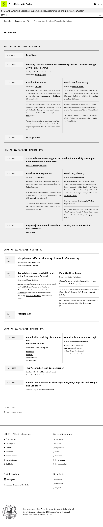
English (58, 487)
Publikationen (11, 456)
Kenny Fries (30, 351)
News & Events (11, 460)
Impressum (59, 447)
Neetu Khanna (42, 372)
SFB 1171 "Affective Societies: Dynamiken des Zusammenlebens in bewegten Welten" (43, 10)
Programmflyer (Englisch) (14, 412)
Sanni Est (29, 354)
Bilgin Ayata (32, 262)
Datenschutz (60, 460)
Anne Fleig (42, 166)
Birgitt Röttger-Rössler (80, 341)
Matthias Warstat (32, 265)
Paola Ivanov (39, 177)
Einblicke (9, 464)
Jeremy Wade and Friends (45, 390)
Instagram (11, 479)
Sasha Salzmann (32, 166)
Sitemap (58, 456)
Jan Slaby (38, 86)
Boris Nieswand (69, 348)
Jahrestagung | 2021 (22, 21)
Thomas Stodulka (70, 354)
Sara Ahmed (30, 233)
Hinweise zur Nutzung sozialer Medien (16, 485)
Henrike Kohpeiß (78, 177)
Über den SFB (11, 439)
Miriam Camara (31, 357)
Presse (57, 451)
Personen (9, 451)
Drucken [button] (58, 479)
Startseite (7, 21)
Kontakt (58, 443)
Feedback (59, 483)
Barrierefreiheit (61, 464)
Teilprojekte (10, 443)
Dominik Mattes (78, 86)
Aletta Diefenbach (74, 277)
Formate (9, 447)
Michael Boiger (69, 351)
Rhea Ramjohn (31, 360)
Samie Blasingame (41, 348)
